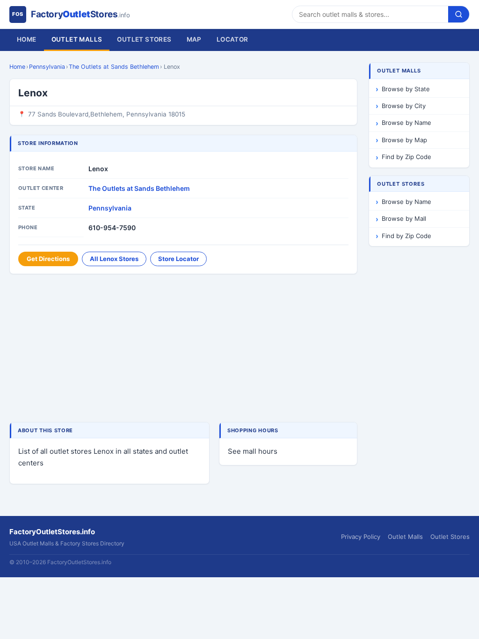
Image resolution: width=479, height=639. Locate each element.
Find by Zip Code (406, 156)
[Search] (458, 14)
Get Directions (48, 258)
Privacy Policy (360, 536)
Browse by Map (404, 140)
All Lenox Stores (114, 258)
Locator (232, 39)
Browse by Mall (404, 218)
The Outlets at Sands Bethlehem (114, 66)
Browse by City (404, 105)
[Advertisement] (183, 348)
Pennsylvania (47, 66)
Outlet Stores (144, 39)
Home (26, 39)
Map (194, 39)
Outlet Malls (76, 39)
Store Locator (178, 258)
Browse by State (406, 89)
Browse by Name (406, 122)
